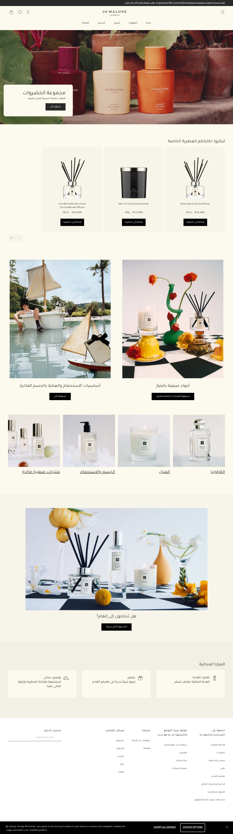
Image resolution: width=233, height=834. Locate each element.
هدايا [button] (148, 23)
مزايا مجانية (181, 761)
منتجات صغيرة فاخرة (41, 472)
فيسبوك (120, 748)
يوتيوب (121, 772)
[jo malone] (114, 13)
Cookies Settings (193, 828)
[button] (116, 77)
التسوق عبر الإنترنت (216, 792)
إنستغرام (120, 741)
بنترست (120, 756)
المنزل (164, 472)
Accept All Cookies (165, 828)
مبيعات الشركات (179, 768)
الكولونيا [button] (133, 23)
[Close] (227, 827)
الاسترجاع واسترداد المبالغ (213, 784)
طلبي (222, 768)
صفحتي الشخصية (217, 761)
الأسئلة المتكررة (218, 745)
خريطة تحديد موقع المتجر (175, 745)
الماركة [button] (85, 23)
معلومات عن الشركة (141, 741)
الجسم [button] (101, 23)
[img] (28, 12)
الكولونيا (218, 472)
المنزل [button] (117, 23)
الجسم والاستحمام (97, 472)
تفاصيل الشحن (218, 776)
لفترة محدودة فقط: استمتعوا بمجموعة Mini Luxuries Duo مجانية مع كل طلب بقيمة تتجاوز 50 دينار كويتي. (174, 3)
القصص (183, 753)
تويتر (122, 764)
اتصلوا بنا (220, 753)
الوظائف (146, 748)
